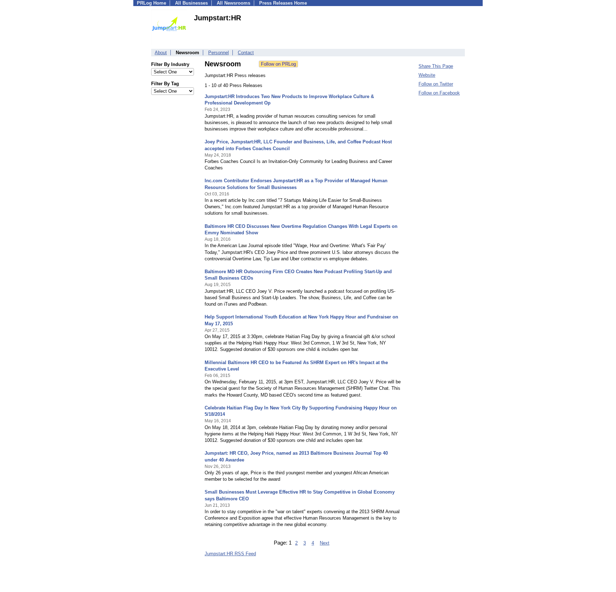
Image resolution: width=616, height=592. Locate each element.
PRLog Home (151, 3)
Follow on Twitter (436, 84)
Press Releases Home (283, 3)
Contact (246, 52)
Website (427, 75)
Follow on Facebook (439, 93)
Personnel (218, 52)
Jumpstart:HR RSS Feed (230, 553)
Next (324, 543)
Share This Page (436, 66)
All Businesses (191, 3)
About (161, 52)
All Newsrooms (233, 3)
